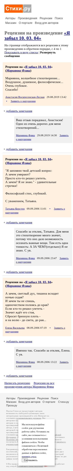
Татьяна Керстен (15, 208)
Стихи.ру (63, 401)
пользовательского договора (28, 418)
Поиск (59, 18)
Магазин (10, 22)
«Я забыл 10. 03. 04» (37, 35)
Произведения (27, 18)
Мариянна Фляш (18, 70)
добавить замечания (19, 111)
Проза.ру (11, 405)
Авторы (10, 18)
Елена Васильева (15, 327)
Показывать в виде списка (21, 52)
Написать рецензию (17, 383)
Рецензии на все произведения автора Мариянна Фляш (29, 384)
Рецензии (46, 18)
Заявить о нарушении (23, 101)
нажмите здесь (29, 456)
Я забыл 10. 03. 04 (38, 67)
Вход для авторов (46, 22)
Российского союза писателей (30, 466)
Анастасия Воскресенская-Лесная (24, 97)
